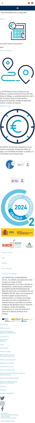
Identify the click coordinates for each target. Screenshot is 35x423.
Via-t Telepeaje (7, 268)
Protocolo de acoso (6, 366)
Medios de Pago (5, 106)
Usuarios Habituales (7, 393)
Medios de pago (5, 351)
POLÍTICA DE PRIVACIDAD (10, 415)
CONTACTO (4, 413)
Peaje (2, 345)
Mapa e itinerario (6, 51)
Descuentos (4, 348)
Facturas (3, 386)
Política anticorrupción (8, 360)
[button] (17, 8)
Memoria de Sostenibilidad (9, 378)
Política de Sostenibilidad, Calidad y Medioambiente (12, 374)
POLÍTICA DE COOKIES (8, 418)
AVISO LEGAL (5, 416)
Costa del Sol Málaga (9, 274)
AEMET (4, 263)
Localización (4, 336)
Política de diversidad (7, 370)
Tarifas (2, 19)
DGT (3, 258)
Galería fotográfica (6, 331)
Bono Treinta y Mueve (7, 355)
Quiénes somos (5, 328)
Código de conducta (7, 363)
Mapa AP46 (4, 340)
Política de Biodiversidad (8, 382)
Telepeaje (3, 390)
